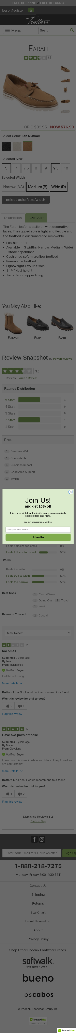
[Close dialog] (71, 492)
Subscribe (38, 537)
